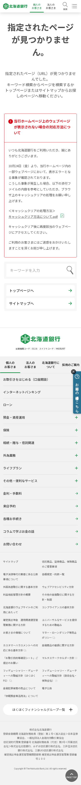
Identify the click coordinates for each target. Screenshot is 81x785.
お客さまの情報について (17, 632)
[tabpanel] (40, 462)
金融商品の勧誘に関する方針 (58, 645)
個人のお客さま (37, 6)
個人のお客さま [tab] (10, 365)
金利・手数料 (12, 493)
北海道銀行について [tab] (50, 365)
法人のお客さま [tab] (30, 365)
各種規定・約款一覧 (53, 574)
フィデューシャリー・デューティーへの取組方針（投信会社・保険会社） (59, 675)
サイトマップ (10, 561)
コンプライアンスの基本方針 (58, 607)
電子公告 (47, 688)
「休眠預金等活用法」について (20, 696)
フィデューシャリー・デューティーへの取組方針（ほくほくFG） (20, 675)
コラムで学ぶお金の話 (18, 531)
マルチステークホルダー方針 (58, 658)
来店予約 (9, 506)
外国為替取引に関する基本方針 (20, 587)
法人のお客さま (51, 6)
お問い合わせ (12, 544)
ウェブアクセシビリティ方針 (58, 587)
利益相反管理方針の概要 (17, 594)
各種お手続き (12, 518)
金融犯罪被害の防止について (19, 688)
